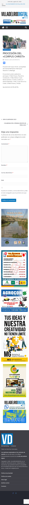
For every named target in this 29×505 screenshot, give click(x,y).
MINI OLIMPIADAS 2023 (9, 119)
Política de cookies (6, 476)
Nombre (4, 165)
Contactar (13, 446)
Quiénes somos (5, 483)
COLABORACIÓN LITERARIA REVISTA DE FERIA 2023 (15, 124)
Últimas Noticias (6, 49)
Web (2, 180)
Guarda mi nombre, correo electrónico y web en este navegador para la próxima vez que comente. (14, 193)
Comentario (5, 144)
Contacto (3, 486)
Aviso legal (4, 479)
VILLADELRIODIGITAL (15, 59)
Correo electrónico (7, 173)
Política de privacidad (7, 473)
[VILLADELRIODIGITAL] (3, 27)
